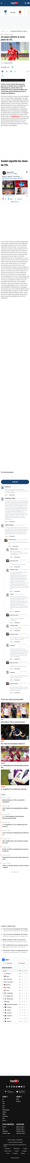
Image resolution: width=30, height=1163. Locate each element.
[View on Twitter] (27, 173)
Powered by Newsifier (15, 1157)
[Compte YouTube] (19, 1087)
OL (2, 34)
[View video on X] (21, 183)
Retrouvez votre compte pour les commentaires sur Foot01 (15, 1145)
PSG (2, 741)
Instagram (24, 1151)
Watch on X (23, 182)
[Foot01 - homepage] (15, 3)
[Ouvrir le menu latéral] (1, 3)
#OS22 (20, 178)
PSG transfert (17, 1148)
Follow (15, 173)
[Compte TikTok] (17, 1087)
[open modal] (28, 3)
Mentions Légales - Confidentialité (15, 1139)
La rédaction (7, 1148)
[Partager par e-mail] (2, 75)
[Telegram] (11, 71)
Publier (15, 482)
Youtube (17, 1151)
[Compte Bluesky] (22, 1087)
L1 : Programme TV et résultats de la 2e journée (14, 825)
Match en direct (8, 1151)
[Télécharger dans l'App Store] (20, 1091)
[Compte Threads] (24, 1087)
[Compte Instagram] (12, 1087)
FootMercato (15, 116)
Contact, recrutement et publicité (15, 1142)
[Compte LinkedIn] (14, 1087)
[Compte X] (7, 1087)
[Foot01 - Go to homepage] (15, 1081)
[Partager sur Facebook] (2, 71)
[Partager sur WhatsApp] (12, 67)
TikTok (8, 1153)
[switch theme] (25, 3)
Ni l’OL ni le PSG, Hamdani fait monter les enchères (15, 850)
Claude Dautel (8, 63)
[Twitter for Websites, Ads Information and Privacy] (27, 196)
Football (25, 1148)
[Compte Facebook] (9, 1087)
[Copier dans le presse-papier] (15, 71)
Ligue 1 (3, 763)
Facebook (15, 1153)
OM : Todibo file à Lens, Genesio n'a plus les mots (15, 842)
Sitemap (23, 1153)
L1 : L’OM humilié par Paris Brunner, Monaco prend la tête (13, 817)
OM (2, 719)
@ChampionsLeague (9, 178)
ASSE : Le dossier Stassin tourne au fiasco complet (15, 866)
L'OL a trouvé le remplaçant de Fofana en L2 (15, 833)
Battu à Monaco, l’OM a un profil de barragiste (13, 801)
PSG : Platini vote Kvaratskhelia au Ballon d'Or (15, 809)
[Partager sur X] (6, 71)
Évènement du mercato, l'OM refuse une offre (15, 858)
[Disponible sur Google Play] (9, 1091)
